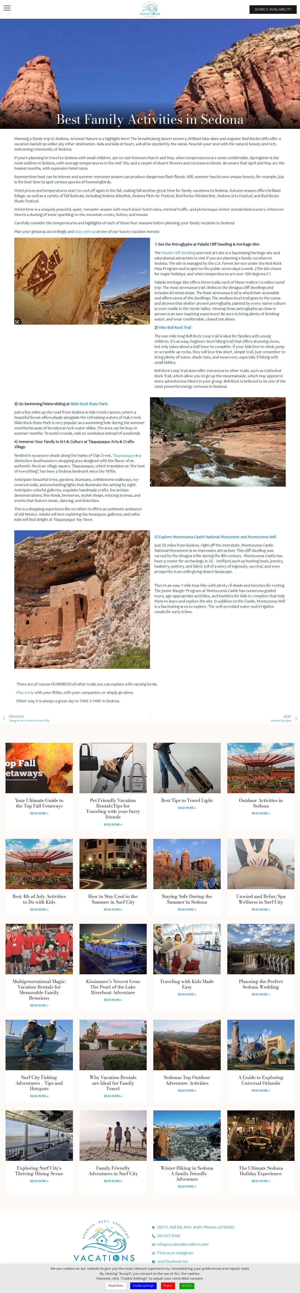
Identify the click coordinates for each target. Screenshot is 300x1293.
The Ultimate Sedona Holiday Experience (261, 1170)
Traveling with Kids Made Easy (187, 984)
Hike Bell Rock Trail (175, 328)
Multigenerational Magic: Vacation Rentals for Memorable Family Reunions (39, 990)
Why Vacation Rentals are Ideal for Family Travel (113, 1083)
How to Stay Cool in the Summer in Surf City (113, 899)
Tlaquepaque (124, 456)
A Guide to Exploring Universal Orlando (261, 1080)
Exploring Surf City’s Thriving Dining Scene (39, 1170)
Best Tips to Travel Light (187, 800)
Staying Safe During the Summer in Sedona (187, 899)
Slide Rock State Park (88, 404)
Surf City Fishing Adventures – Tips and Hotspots (39, 1083)
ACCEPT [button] (187, 1286)
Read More (115, 1286)
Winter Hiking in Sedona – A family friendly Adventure (187, 1173)
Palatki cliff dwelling (178, 253)
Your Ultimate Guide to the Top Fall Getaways (39, 803)
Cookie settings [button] (143, 1286)
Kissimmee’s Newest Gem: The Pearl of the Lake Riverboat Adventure (113, 987)
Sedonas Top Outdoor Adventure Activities (187, 1080)
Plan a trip (25, 693)
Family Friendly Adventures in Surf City (113, 1170)
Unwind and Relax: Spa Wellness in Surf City (261, 899)
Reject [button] (168, 1286)
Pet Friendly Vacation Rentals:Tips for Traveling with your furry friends (113, 808)
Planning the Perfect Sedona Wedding (261, 984)
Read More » (39, 814)
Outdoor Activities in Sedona (261, 803)
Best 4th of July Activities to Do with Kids (39, 899)
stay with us (85, 232)
